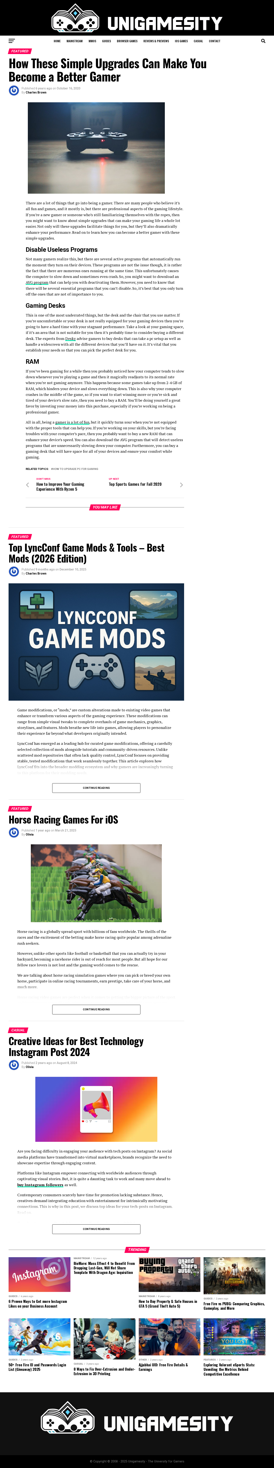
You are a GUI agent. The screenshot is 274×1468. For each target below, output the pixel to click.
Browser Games (127, 41)
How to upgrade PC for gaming (75, 469)
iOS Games (181, 41)
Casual (198, 41)
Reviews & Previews (156, 41)
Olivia (30, 834)
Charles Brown (36, 92)
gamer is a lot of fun (72, 422)
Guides (106, 41)
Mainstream (75, 41)
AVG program (37, 282)
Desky (70, 338)
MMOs (92, 41)
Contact (214, 41)
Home (57, 41)
